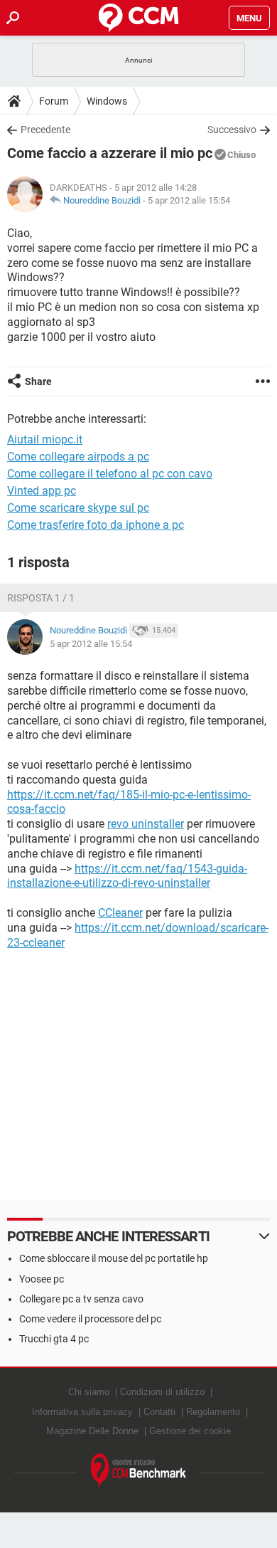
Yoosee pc (41, 1279)
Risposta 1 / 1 (41, 598)
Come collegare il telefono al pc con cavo (109, 473)
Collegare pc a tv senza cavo (81, 1299)
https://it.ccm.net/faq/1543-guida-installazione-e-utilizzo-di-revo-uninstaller (127, 876)
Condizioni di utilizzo (162, 1391)
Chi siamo (88, 1391)
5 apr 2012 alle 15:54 (189, 200)
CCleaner (120, 913)
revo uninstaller (145, 824)
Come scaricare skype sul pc (78, 508)
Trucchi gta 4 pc (54, 1338)
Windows (107, 101)
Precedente (45, 129)
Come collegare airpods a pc (78, 456)
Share (38, 381)
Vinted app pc (41, 490)
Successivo (231, 129)
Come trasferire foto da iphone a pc (95, 525)
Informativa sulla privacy (82, 1411)
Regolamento (213, 1411)
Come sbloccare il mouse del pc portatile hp (113, 1258)
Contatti (159, 1411)
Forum (53, 101)
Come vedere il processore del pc (90, 1319)
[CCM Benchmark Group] (139, 1470)
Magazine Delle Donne (92, 1431)
